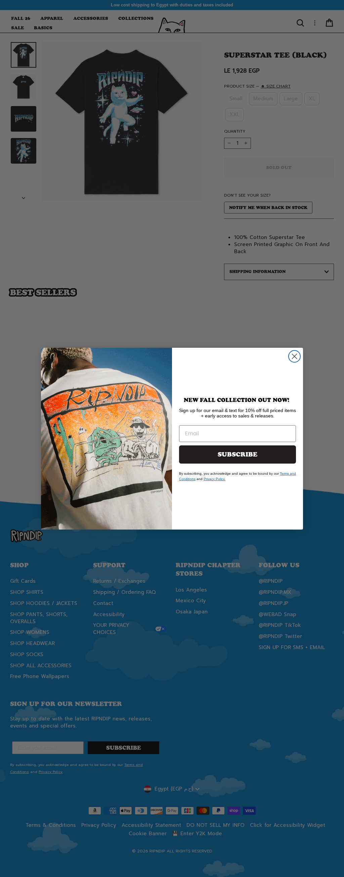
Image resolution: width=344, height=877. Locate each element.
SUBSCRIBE (237, 454)
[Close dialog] (294, 356)
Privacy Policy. (214, 479)
